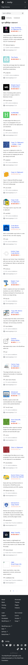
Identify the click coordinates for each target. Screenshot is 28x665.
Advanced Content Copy (15, 393)
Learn (3, 613)
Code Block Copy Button (15, 226)
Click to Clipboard (17, 447)
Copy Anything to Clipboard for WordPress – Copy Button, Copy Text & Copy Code (17, 28)
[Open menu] (25, 2)
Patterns (17, 608)
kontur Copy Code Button (15, 252)
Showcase (18, 599)
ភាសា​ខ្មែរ (7, 641)
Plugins (17, 605)
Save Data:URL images (16, 420)
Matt (4, 629)
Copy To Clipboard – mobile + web (17, 143)
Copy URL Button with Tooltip (16, 311)
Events (17, 615)
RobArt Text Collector (15, 282)
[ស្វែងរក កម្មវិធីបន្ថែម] (22, 13)
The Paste (14, 57)
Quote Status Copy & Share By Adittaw (17, 476)
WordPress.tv (6, 621)
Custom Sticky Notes (15, 339)
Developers (5, 618)
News (3, 602)
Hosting (4, 605)
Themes (17, 602)
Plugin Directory (6, 7)
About (3, 599)
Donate (18, 618)
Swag (17, 621)
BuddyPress (6, 634)
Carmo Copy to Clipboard (15, 365)
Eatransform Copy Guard (15, 503)
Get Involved (18, 613)
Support (4, 615)
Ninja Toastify (15, 532)
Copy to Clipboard (17, 172)
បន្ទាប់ (17, 590)
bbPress (5, 631)
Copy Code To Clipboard (15, 201)
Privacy (4, 608)
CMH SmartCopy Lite (16, 563)
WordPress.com (7, 626)
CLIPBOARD (15, 113)
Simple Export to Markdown (15, 86)
